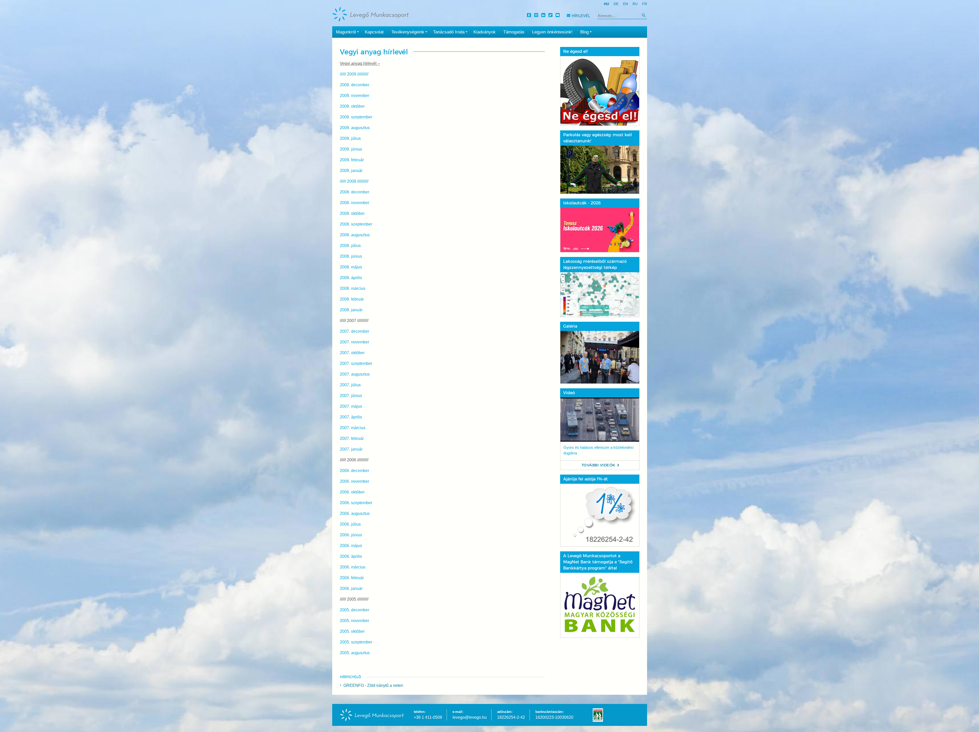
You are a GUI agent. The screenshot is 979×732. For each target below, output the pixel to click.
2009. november (354, 95)
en (625, 4)
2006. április (351, 556)
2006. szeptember (356, 503)
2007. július (350, 385)
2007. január (351, 449)
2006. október (352, 492)
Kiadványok (484, 32)
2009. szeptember (356, 117)
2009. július (350, 138)
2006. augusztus (355, 513)
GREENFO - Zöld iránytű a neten (373, 685)
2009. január (351, 170)
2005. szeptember (356, 642)
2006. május (351, 545)
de (616, 4)
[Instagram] (537, 16)
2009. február (352, 160)
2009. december (354, 85)
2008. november (354, 203)
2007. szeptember (356, 363)
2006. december (354, 470)
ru (635, 4)
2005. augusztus (355, 653)
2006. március (352, 567)
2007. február (352, 438)
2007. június (351, 395)
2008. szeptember (356, 224)
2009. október (352, 106)
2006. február (352, 578)
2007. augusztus (355, 374)
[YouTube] (558, 16)
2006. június (351, 535)
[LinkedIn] (544, 16)
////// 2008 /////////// (354, 181)
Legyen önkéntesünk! (552, 32)
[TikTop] (551, 16)
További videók (598, 465)
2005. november (354, 620)
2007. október (352, 353)
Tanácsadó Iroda (449, 32)
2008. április (351, 278)
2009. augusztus (355, 128)
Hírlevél (581, 16)
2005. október (352, 631)
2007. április (351, 417)
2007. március (352, 428)
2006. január (351, 588)
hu (606, 4)
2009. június (351, 149)
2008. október (352, 213)
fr (644, 4)
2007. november (354, 342)
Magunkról (346, 32)
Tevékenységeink (407, 32)
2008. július (350, 245)
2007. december (354, 331)
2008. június (351, 256)
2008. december (354, 192)
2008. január (351, 310)
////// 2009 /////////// (354, 74)
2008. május (351, 267)
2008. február (352, 299)
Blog (584, 32)
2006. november (354, 481)
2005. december (354, 610)
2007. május (351, 406)
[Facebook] (530, 16)
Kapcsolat (374, 32)
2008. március (352, 288)
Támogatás (513, 32)
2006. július (350, 524)
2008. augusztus (355, 235)
